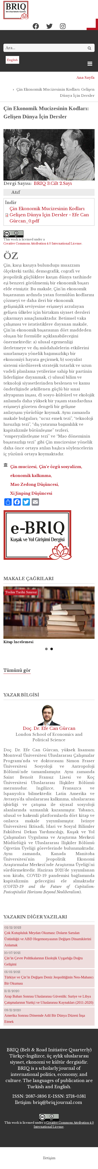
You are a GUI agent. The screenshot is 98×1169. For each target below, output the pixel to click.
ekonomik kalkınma (30, 475)
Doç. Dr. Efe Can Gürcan (49, 728)
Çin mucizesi (23, 466)
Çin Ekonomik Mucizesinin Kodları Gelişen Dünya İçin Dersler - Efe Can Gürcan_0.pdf (49, 215)
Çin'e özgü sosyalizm (60, 466)
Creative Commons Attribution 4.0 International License (42, 243)
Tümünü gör (17, 670)
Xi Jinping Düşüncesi (31, 493)
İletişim (49, 1158)
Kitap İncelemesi (18, 642)
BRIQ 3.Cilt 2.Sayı (53, 183)
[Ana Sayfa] (15, 10)
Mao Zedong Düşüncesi (34, 484)
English (12, 60)
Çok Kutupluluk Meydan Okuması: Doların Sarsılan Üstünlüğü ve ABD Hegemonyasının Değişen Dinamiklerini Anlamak (47, 939)
